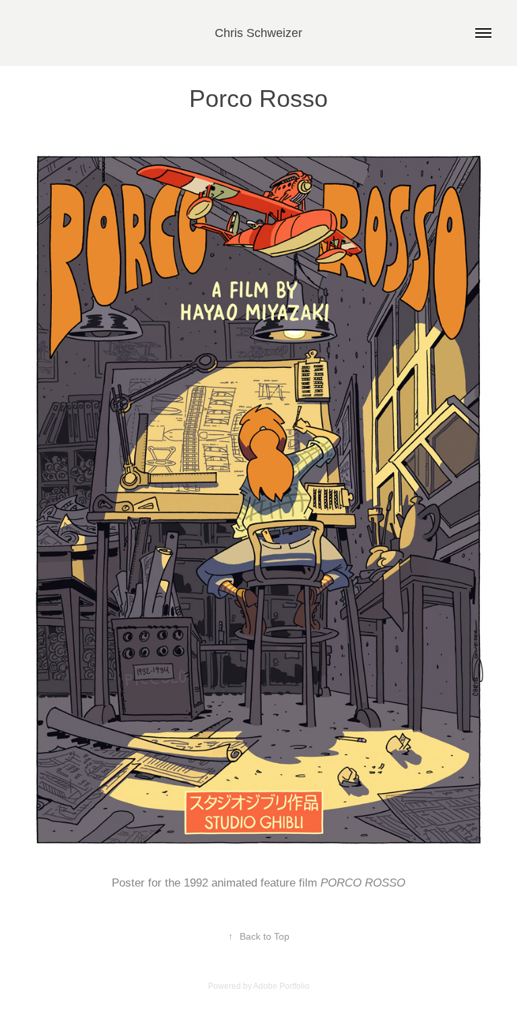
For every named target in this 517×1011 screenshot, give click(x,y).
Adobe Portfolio (281, 986)
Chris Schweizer (258, 33)
